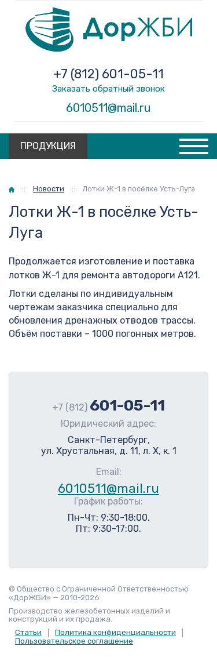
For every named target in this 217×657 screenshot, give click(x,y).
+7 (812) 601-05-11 (108, 74)
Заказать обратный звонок (108, 89)
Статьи (28, 632)
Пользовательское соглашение (74, 641)
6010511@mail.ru (108, 108)
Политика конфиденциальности (115, 632)
